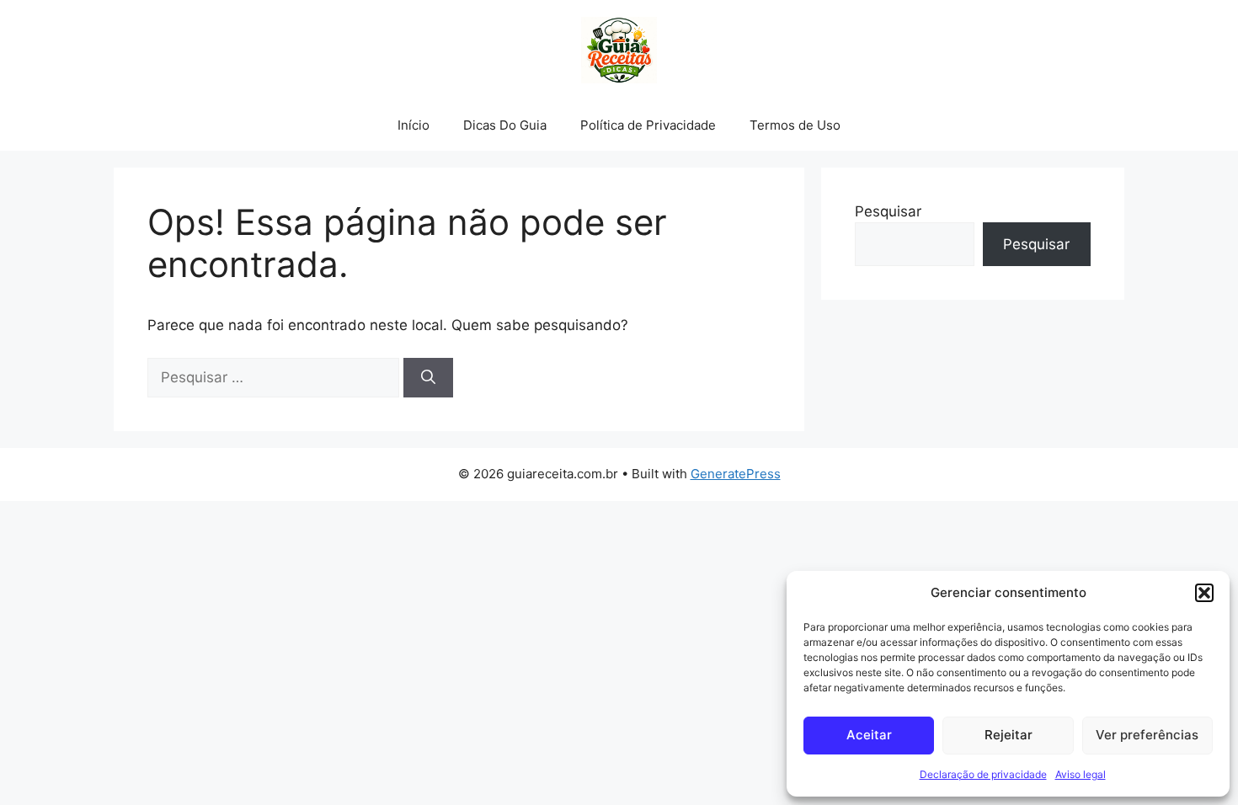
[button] (1204, 592)
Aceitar (869, 735)
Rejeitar (1009, 735)
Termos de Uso (795, 125)
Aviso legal (1080, 774)
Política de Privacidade (648, 125)
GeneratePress (736, 474)
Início (414, 125)
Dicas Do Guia (505, 125)
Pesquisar (888, 211)
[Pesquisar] (428, 378)
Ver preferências (1147, 735)
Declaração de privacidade (983, 774)
